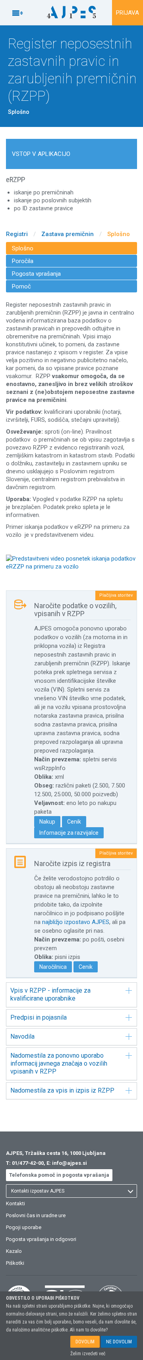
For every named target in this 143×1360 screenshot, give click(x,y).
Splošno (118, 234)
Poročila (22, 261)
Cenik (74, 821)
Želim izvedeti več (88, 1353)
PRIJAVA (127, 12)
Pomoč (21, 286)
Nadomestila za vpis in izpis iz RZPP (62, 1090)
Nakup (47, 821)
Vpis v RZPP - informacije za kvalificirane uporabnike (50, 994)
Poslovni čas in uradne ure (36, 1215)
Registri (17, 234)
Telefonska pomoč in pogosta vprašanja (59, 1175)
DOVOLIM (85, 1342)
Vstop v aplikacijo (41, 154)
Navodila (22, 1036)
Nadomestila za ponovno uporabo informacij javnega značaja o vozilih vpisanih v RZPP (58, 1063)
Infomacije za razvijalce (69, 833)
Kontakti (15, 1203)
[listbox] (71, 1191)
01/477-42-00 (28, 1163)
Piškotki (15, 1263)
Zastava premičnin (67, 234)
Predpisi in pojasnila (38, 1017)
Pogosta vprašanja (36, 273)
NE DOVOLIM (119, 1342)
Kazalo (14, 1251)
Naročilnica (53, 967)
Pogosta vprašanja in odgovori (41, 1239)
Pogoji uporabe (23, 1227)
